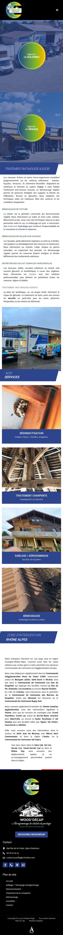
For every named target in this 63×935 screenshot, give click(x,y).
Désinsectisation (13, 889)
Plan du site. (20, 921)
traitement (18, 226)
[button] (57, 10)
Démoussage (12, 897)
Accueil (9, 881)
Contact (9, 905)
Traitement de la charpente (18, 893)
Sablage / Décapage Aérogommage (22, 885)
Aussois (32, 274)
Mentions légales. (36, 921)
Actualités (10, 901)
